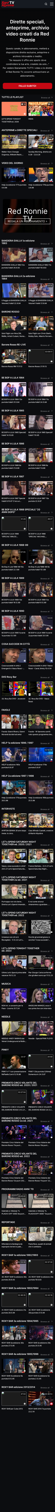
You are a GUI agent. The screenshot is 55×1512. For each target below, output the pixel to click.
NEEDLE (21, 1016)
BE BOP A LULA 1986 (21, 443)
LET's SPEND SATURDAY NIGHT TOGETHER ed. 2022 (21, 914)
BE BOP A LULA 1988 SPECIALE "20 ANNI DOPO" (21, 510)
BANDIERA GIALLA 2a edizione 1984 (21, 277)
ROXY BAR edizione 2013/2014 (21, 1387)
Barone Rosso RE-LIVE (21, 344)
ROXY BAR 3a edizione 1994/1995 (21, 1321)
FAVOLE (21, 710)
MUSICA (21, 984)
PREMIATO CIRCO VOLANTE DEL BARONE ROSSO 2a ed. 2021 (21, 1119)
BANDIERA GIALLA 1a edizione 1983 (21, 241)
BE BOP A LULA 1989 (21, 578)
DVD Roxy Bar (21, 677)
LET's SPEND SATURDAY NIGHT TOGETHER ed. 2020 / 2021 (21, 843)
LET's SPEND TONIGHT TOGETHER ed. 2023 (21, 949)
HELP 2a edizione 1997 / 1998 (21, 776)
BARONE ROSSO (21, 312)
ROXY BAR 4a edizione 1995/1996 (21, 1354)
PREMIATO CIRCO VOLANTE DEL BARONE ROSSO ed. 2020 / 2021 (21, 1084)
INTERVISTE (21, 809)
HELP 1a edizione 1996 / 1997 (21, 743)
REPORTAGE (21, 1222)
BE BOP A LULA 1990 (21, 611)
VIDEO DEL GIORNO (21, 163)
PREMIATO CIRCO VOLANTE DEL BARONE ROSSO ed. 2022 (21, 1154)
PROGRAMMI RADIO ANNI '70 (21, 1189)
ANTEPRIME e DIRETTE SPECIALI (21, 130)
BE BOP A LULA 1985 (21, 410)
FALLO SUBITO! (27, 85)
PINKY (21, 1050)
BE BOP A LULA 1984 (21, 377)
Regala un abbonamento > (27, 221)
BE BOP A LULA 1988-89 (21, 545)
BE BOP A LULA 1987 (21, 476)
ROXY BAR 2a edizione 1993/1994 (21, 1288)
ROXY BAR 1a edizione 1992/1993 (21, 1255)
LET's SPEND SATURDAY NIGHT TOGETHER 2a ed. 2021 (21, 878)
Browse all (45, 98)
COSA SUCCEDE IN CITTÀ (21, 644)
